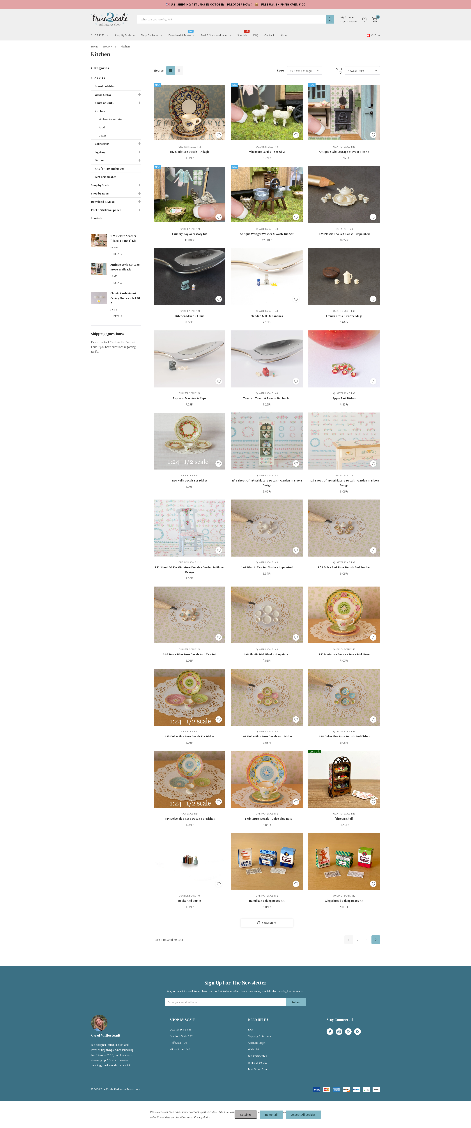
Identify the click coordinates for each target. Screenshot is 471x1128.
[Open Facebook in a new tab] (330, 1032)
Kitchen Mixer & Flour (189, 316)
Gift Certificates (105, 177)
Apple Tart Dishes (344, 398)
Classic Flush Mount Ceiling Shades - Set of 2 (125, 298)
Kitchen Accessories (110, 119)
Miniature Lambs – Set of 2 (267, 151)
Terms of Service (257, 1062)
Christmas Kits (104, 103)
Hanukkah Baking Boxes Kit (267, 900)
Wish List (253, 1049)
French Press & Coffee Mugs (344, 316)
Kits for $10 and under (109, 168)
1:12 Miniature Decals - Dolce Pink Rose (344, 654)
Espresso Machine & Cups (189, 398)
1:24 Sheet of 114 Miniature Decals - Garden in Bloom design (344, 483)
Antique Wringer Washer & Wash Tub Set (267, 234)
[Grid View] (170, 70)
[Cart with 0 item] (374, 19)
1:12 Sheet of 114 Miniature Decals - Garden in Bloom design (189, 569)
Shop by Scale (122, 35)
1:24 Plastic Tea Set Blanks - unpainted (344, 234)
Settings (245, 1114)
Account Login (256, 1042)
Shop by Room (149, 35)
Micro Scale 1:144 (180, 1049)
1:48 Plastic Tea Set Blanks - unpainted (267, 567)
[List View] (179, 70)
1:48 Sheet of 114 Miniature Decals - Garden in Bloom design (267, 483)
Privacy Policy (202, 1117)
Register (353, 21)
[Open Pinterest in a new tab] (348, 1032)
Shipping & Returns (259, 1036)
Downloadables (105, 86)
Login (344, 21)
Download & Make (179, 35)
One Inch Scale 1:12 (181, 1036)
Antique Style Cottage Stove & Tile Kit (344, 151)
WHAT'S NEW (103, 94)
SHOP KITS (98, 35)
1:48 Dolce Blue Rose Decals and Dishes (344, 736)
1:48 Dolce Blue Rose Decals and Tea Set (189, 654)
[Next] (375, 939)
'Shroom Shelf (344, 818)
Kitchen (100, 111)
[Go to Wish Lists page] (364, 19)
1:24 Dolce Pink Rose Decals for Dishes (189, 736)
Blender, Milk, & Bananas (267, 316)
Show (280, 70)
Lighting (100, 152)
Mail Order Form (258, 1069)
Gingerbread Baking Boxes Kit (344, 900)
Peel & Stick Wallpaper (214, 35)
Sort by (339, 70)
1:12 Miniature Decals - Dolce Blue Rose (266, 818)
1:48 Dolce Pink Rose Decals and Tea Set (344, 567)
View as (159, 70)
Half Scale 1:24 (178, 1042)
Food (101, 127)
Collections (102, 144)
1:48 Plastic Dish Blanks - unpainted (266, 654)
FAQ (250, 1029)
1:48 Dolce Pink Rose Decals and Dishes (266, 736)
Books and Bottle (189, 900)
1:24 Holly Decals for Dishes (190, 480)
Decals (102, 135)
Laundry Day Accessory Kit (189, 234)
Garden (100, 160)
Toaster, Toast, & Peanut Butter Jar (267, 398)
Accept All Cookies (303, 1114)
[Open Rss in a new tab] (357, 1032)
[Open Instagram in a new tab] (339, 1032)
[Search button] (330, 19)
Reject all (271, 1114)
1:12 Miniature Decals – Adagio (190, 151)
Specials (96, 218)
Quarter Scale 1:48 (181, 1029)
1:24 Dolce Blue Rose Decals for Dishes (189, 818)
